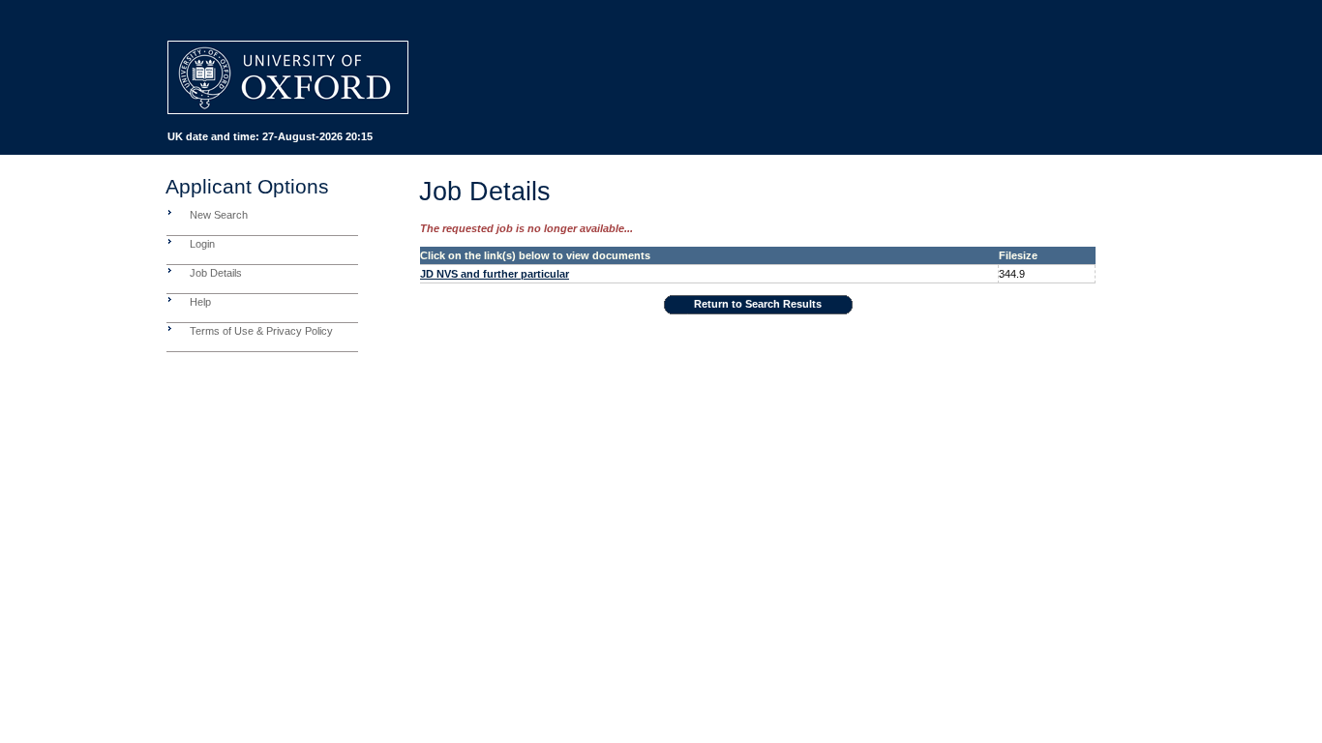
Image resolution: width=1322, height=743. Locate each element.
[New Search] (169, 212)
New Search (219, 215)
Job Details (216, 273)
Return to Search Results (758, 304)
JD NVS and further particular (494, 274)
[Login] (169, 241)
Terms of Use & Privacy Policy (261, 331)
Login (202, 244)
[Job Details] (169, 270)
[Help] (169, 299)
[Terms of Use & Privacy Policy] (169, 328)
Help (200, 302)
